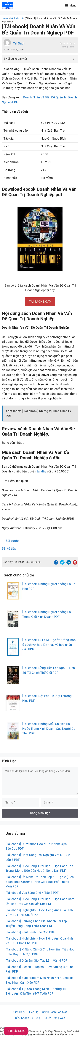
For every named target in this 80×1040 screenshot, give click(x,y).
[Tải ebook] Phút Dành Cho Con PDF (30, 932)
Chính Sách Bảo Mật (54, 1012)
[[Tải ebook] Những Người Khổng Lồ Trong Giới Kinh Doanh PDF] (13, 626)
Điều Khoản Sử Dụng (27, 1018)
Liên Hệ (33, 1012)
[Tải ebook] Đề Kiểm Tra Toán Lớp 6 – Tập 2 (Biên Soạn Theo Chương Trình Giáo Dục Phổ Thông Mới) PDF (40, 881)
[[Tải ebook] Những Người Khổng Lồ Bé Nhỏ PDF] (13, 598)
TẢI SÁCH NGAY (40, 301)
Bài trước (12, 541)
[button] (40, 301)
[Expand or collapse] (73, 59)
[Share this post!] (56, 563)
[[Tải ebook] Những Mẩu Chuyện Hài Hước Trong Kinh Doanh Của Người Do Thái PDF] (13, 738)
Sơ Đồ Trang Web (54, 1018)
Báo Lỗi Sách (16, 1031)
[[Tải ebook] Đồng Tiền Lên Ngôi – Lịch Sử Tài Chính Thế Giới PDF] (13, 682)
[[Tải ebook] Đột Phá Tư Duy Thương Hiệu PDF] (13, 710)
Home (5, 18)
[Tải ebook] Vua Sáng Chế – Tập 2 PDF (32, 893)
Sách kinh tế (16, 18)
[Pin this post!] (75, 563)
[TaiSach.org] (7, 5)
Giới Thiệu (19, 1012)
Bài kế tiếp (9, 548)
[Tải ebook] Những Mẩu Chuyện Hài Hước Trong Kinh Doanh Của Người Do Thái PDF (48, 728)
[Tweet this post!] (62, 563)
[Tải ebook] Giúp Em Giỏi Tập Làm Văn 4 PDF (36, 960)
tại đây (41, 471)
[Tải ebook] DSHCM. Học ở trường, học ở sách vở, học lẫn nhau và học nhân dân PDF (49, 644)
